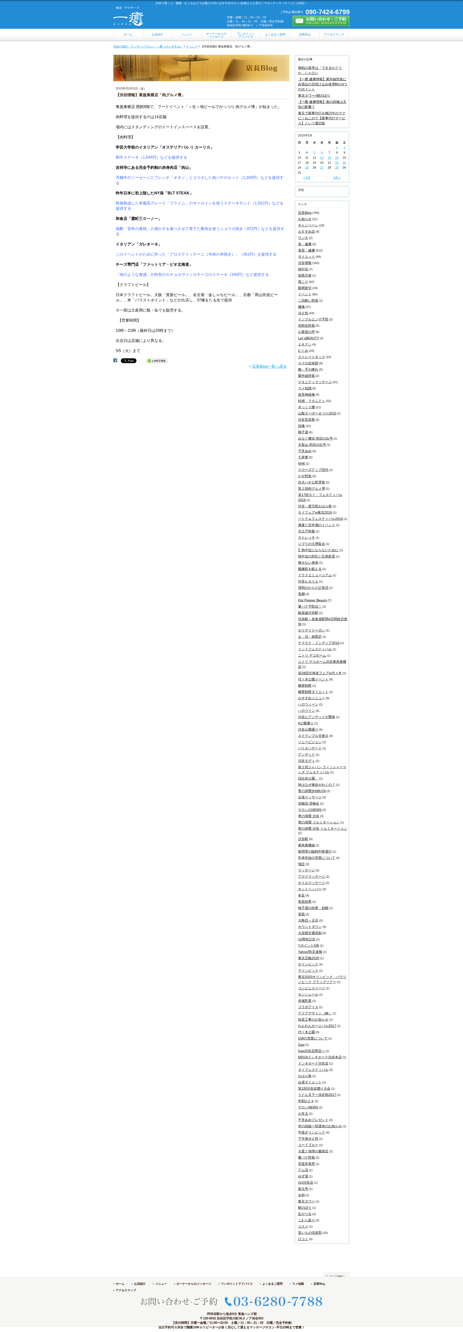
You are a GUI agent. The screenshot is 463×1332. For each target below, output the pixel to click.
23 (344, 162)
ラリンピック (308, 970)
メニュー (161, 1283)
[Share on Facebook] (115, 360)
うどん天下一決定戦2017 (317, 1095)
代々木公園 (306, 1032)
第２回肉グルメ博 (311, 488)
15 (337, 157)
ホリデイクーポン (311, 630)
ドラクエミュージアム (315, 575)
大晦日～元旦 (308, 920)
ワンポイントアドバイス (237, 1283)
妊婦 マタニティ (311, 401)
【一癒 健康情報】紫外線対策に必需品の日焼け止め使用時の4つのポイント (322, 84)
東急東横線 (306, 845)
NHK (301, 463)
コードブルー (308, 1145)
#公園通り (305, 723)
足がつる (305, 1214)
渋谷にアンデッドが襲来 (316, 717)
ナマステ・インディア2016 (319, 643)
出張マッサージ (310, 797)
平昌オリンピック (311, 1132)
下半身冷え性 (308, 1139)
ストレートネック (311, 357)
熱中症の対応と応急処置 (316, 556)
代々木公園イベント (313, 679)
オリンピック (308, 964)
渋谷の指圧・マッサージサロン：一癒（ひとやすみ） (148, 46)
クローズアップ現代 (313, 470)
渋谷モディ (306, 761)
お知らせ (305, 219)
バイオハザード (310, 748)
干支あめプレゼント (313, 1120)
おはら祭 (305, 1076)
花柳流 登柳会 (308, 803)
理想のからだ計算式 (313, 588)
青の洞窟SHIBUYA (312, 791)
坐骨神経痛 (306, 394)
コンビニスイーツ (311, 988)
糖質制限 (305, 685)
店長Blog (305, 213)
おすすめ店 (306, 231)
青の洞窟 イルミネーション (319, 822)
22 (337, 162)
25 (307, 167)
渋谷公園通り (308, 729)
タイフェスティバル (313, 1070)
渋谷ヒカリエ (308, 581)
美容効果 (305, 902)
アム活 (303, 1170)
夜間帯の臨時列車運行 (315, 851)
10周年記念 (306, 939)
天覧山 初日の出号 (312, 445)
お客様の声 (306, 332)
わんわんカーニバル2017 (317, 1026)
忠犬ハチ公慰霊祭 (311, 482)
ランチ (303, 238)
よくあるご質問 (272, 1283)
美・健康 (305, 244)
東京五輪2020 (308, 958)
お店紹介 (140, 1283)
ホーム (120, 1283)
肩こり (303, 282)
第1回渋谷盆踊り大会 (314, 1088)
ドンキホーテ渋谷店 (313, 1063)
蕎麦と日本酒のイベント (316, 525)
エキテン (305, 344)
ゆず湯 (303, 1176)
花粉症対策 (306, 325)
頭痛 (301, 426)
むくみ (303, 351)
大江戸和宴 (306, 531)
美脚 (301, 594)
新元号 (303, 1189)
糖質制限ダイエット (313, 692)
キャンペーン (308, 225)
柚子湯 (303, 432)
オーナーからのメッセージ (194, 1283)
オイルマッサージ (311, 883)
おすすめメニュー (311, 698)
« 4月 (306, 177)
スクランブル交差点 (313, 736)
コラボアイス (308, 1007)
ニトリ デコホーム (312, 655)
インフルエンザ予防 (313, 319)
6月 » (337, 177)
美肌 (301, 914)
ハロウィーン (308, 704)
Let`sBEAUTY (308, 338)
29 (337, 167)
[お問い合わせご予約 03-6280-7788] (231, 1310)
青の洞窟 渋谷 (308, 816)
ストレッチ (306, 537)
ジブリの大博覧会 (311, 544)
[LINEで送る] (156, 360)
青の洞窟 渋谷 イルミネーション (322, 828)
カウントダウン (310, 927)
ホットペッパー (310, 889)
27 (322, 167)
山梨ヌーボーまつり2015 (317, 413)
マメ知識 (305, 388)
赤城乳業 (305, 1001)
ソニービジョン (310, 742)
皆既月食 (305, 275)
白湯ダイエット (310, 1082)
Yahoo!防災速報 (310, 952)
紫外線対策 (306, 376)
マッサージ (306, 870)
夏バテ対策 (306, 1157)
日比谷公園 (308, 778)
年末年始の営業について (316, 858)
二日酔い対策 (308, 300)
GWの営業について (312, 1038)
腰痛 (301, 307)
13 (322, 157)
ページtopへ (337, 1276)
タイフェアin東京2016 (315, 512)
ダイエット (306, 256)
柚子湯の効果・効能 (313, 908)
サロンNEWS (308, 1107)
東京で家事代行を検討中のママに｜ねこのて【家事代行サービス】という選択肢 (321, 118)
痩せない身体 (308, 562)
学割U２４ (306, 1101)
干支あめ (305, 451)
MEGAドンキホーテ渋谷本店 (320, 1057)
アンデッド (306, 754)
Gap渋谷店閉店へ (311, 1051)
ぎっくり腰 (306, 407)
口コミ (303, 1239)
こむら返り (306, 1220)
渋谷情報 (305, 263)
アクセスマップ (126, 1290)
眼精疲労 (305, 288)
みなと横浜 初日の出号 (315, 438)
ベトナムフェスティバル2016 (320, 519)
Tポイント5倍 (308, 945)
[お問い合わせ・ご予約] (321, 24)
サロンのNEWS (309, 810)
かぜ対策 (305, 476)
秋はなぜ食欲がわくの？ (316, 785)
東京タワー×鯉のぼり (314, 95)
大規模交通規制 (310, 933)
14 (329, 157)
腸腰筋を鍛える (310, 569)
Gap (301, 1045)
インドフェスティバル (315, 649)
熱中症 (303, 269)
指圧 (301, 864)
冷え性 (303, 313)
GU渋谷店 (305, 1182)
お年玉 (303, 1113)
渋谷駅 (303, 839)
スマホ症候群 (308, 363)
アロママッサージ (311, 876)
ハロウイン (306, 711)
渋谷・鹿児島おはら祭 (315, 506)
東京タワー (306, 1201)
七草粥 (303, 457)
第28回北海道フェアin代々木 (320, 673)
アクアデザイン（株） (315, 1013)
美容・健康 (306, 250)
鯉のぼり (305, 1208)
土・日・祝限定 (310, 637)
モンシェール (308, 994)
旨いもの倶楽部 (310, 1233)
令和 (301, 1195)
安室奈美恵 (306, 1164)
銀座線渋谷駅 (308, 613)
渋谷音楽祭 (306, 419)
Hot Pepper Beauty (312, 600)
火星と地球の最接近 (313, 1151)
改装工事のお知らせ (313, 1019)
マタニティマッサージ (315, 382)
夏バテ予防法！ (310, 606)
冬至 (301, 895)
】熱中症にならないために (318, 550)
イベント (191, 46)
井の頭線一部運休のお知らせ (320, 1126)
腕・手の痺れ (308, 369)
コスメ (303, 1226)
